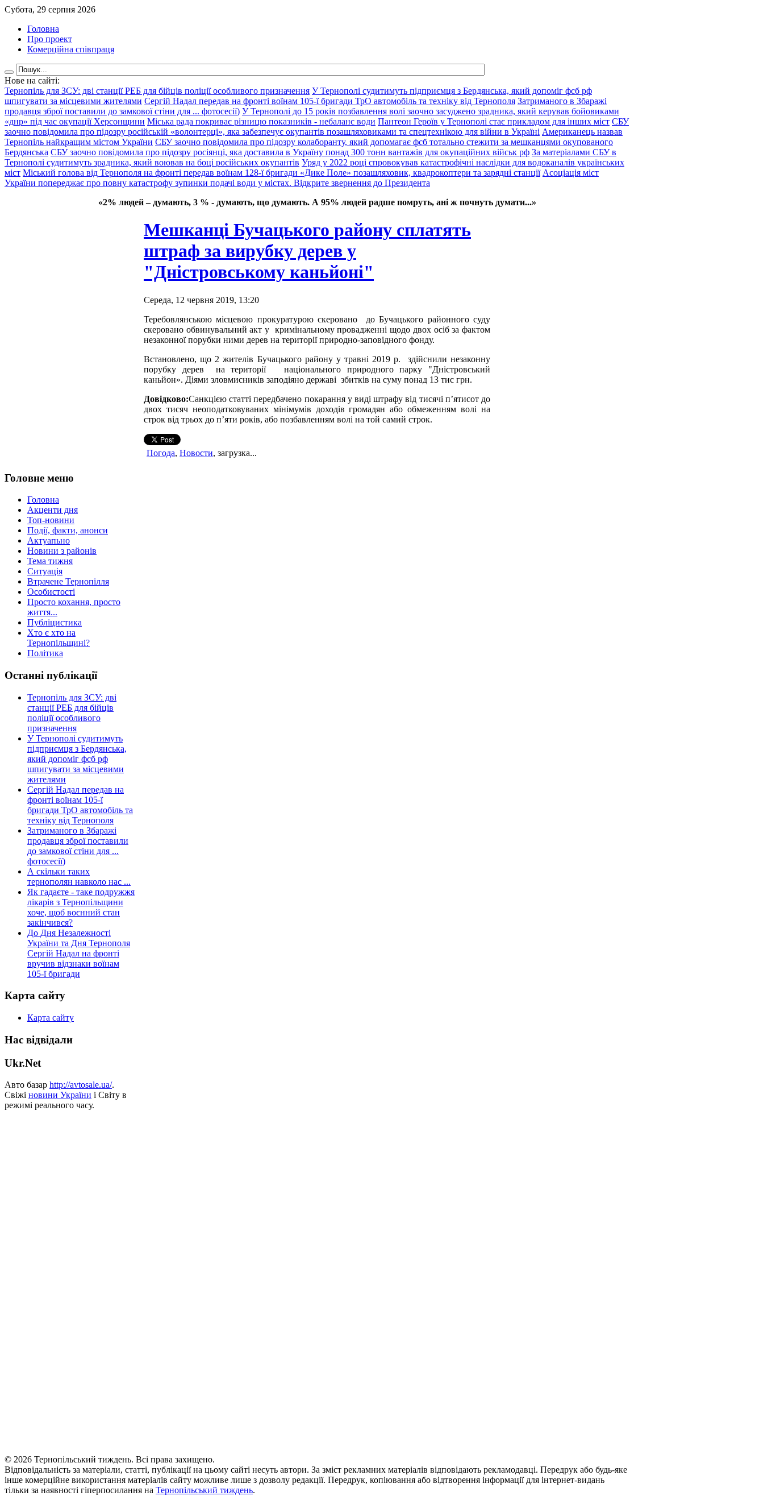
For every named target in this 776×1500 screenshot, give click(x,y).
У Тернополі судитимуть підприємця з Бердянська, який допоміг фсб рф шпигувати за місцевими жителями (77, 759)
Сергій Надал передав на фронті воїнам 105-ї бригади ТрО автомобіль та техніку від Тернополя (80, 805)
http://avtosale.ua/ (80, 1084)
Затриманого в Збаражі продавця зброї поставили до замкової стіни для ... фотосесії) (77, 846)
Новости (196, 453)
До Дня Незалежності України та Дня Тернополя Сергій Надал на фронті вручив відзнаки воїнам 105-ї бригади (78, 953)
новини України (59, 1095)
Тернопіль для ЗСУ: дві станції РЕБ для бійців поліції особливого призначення (71, 713)
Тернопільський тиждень (204, 1490)
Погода (161, 453)
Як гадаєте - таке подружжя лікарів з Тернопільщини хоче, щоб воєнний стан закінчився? (81, 907)
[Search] (9, 72)
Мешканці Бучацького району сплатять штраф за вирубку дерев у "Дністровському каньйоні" (307, 250)
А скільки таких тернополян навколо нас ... (79, 876)
